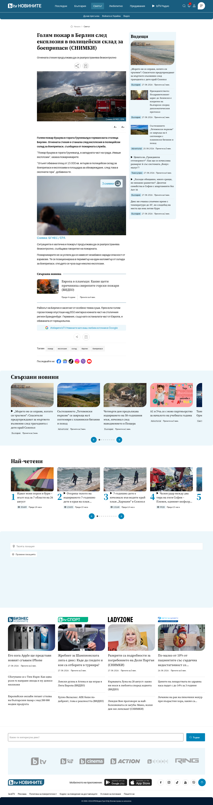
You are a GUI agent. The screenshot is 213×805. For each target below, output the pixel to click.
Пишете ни (129, 794)
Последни (61, 6)
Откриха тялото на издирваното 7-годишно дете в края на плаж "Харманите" (79, 497)
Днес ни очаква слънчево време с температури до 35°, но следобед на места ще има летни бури (151, 205)
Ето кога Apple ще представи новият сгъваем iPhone (29, 657)
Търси (196, 737)
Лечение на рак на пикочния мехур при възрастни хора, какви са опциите (180, 699)
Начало (77, 26)
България (80, 6)
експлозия (62, 348)
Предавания (137, 6)
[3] (189, 6)
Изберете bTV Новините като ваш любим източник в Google (84, 327)
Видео (126, 16)
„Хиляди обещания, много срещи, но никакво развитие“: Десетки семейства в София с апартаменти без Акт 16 (152, 184)
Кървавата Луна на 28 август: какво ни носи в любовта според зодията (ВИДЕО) (130, 685)
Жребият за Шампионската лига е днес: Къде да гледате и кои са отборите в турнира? (80, 660)
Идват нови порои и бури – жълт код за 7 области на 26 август (35, 497)
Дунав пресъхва (91, 16)
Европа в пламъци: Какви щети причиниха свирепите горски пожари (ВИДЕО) (90, 285)
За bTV (11, 794)
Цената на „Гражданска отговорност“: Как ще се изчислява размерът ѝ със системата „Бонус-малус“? (150, 162)
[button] (94, 440)
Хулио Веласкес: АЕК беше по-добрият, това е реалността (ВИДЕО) (81, 699)
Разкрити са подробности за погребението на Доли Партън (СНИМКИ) (131, 660)
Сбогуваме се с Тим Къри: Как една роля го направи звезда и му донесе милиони (30, 680)
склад (74, 348)
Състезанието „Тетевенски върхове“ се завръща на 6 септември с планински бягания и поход (161, 134)
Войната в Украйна (111, 16)
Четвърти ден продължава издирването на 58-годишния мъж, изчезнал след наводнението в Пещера (123, 417)
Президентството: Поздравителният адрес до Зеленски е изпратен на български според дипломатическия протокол (161, 101)
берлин (85, 348)
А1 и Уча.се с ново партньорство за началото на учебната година (171, 413)
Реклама (22, 794)
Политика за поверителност (43, 794)
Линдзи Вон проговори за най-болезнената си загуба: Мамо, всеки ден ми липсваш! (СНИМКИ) (130, 705)
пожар (50, 348)
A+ (122, 126)
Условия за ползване (110, 794)
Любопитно (116, 6)
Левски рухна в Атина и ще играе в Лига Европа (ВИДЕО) (80, 683)
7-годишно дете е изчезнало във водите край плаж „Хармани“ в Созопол (127, 497)
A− (115, 126)
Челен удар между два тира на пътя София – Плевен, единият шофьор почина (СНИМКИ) (173, 497)
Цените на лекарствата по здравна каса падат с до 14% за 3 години (179, 683)
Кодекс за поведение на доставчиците (78, 794)
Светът (97, 6)
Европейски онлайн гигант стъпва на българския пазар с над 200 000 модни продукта (30, 700)
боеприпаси (98, 348)
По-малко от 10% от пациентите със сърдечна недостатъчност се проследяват (177, 660)
